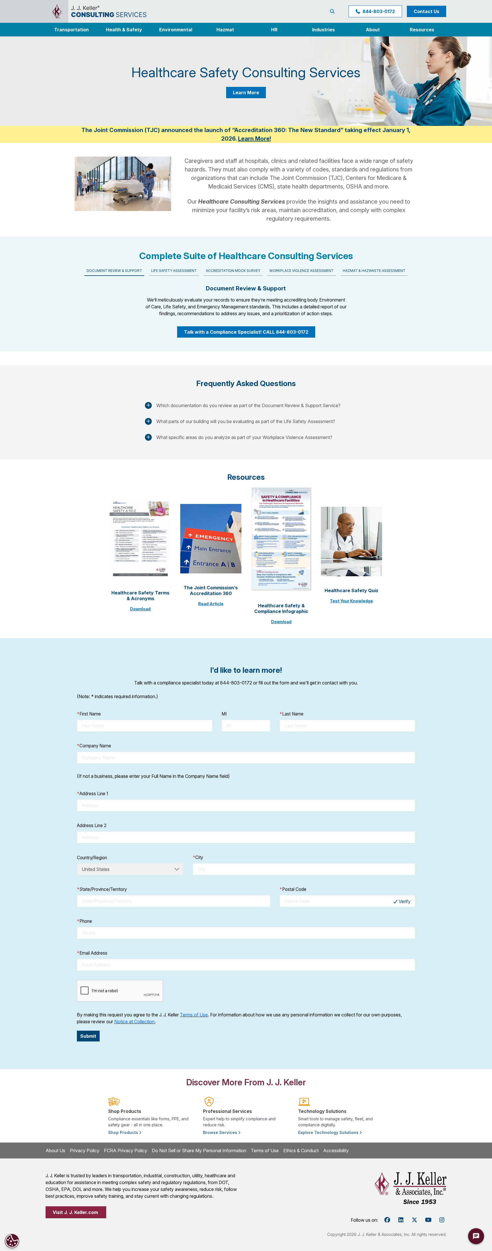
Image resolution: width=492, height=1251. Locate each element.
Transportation (71, 29)
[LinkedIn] (400, 1220)
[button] (323, 29)
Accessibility (336, 1150)
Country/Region (92, 857)
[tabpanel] (246, 298)
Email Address (92, 953)
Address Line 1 (92, 793)
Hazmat (225, 29)
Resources (422, 29)
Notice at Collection (134, 1021)
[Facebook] (387, 1220)
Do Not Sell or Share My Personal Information (199, 1150)
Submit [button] (88, 1036)
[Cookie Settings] (12, 1241)
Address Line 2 (91, 825)
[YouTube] (428, 1220)
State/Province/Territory (102, 889)
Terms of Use (194, 1015)
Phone (84, 921)
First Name (89, 714)
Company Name (94, 745)
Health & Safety (124, 29)
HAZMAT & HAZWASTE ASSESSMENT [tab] (374, 270)
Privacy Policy (84, 1150)
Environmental (175, 29)
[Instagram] (441, 1220)
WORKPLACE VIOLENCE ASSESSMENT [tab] (301, 270)
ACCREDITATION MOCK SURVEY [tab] (233, 270)
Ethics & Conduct (301, 1150)
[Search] (333, 11)
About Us (55, 1150)
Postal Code (293, 889)
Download (140, 608)
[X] (414, 1220)
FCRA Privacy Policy (125, 1150)
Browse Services (220, 1132)
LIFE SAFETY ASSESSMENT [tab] (174, 270)
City (198, 857)
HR (274, 29)
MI (224, 714)
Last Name (292, 714)
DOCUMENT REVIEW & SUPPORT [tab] (114, 270)
